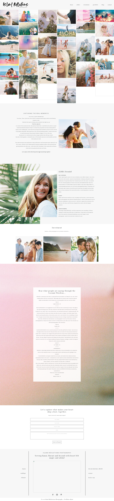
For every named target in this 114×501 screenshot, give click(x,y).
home (71, 5)
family (24, 469)
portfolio (95, 5)
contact (110, 5)
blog (103, 5)
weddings (23, 473)
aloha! (78, 5)
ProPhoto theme (68, 499)
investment (86, 5)
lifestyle (23, 477)
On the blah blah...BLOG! (95, 469)
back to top (91, 477)
